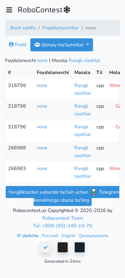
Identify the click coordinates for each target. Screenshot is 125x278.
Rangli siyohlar (84, 60)
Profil (20, 44)
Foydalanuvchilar (60, 27)
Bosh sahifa (23, 27)
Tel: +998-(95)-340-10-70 (62, 225)
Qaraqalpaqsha (93, 235)
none (42, 60)
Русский (50, 235)
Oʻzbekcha (28, 235)
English (69, 235)
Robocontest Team (62, 218)
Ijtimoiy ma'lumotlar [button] (62, 44)
